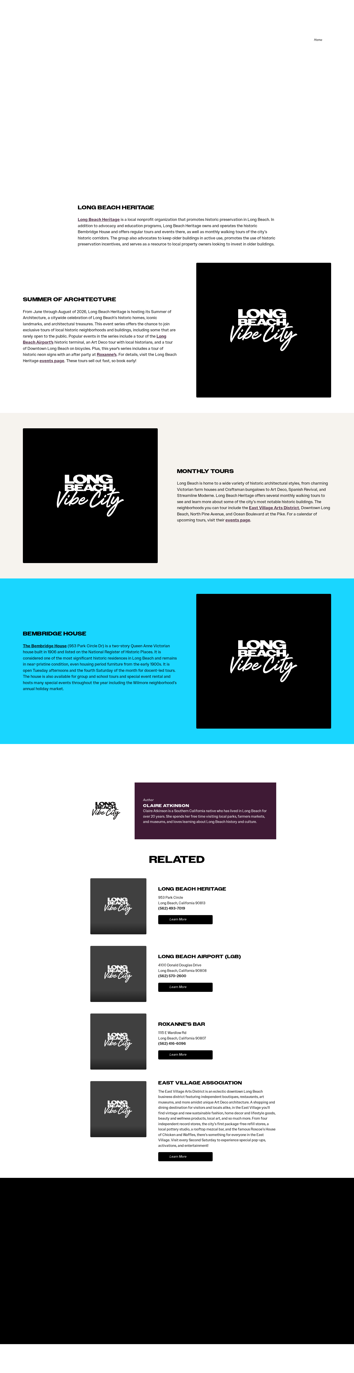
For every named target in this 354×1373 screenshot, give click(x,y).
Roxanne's (107, 354)
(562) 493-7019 (171, 908)
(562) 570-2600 (172, 976)
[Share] (328, 40)
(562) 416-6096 (172, 1043)
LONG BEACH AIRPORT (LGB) (199, 957)
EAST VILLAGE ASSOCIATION (200, 1083)
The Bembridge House (45, 645)
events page (51, 360)
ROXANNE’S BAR (181, 1024)
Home (318, 40)
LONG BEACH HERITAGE (192, 889)
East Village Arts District (274, 507)
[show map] (205, 919)
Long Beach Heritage (99, 219)
